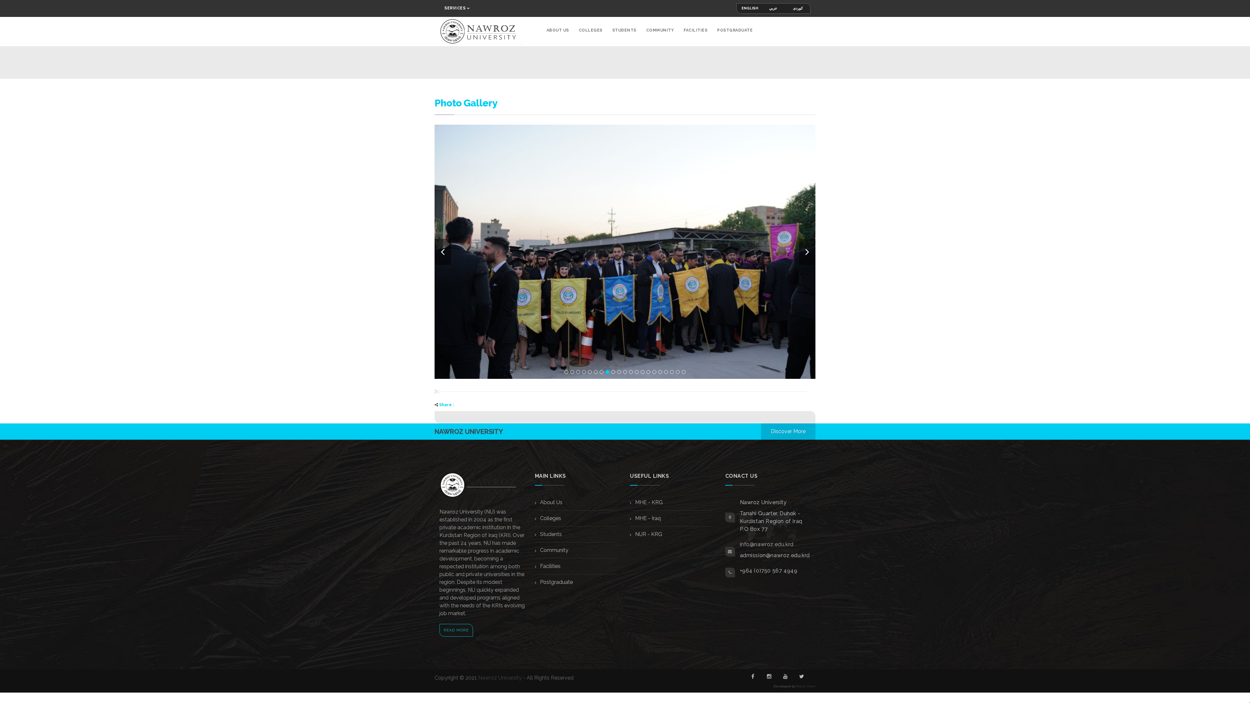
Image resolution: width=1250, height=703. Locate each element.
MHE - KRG (648, 502)
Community (660, 30)
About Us (558, 30)
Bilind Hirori (805, 686)
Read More (456, 630)
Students (624, 30)
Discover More (788, 431)
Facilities (695, 30)
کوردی (798, 8)
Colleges (591, 30)
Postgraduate (735, 30)
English (750, 8)
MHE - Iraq (647, 518)
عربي (773, 8)
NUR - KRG (648, 534)
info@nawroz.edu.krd (767, 544)
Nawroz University (500, 678)
